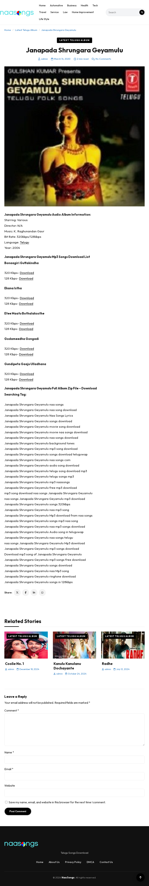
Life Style (44, 19)
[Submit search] (141, 12)
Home (42, 5)
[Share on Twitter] (17, 592)
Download (27, 273)
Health (84, 5)
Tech (95, 5)
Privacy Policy (73, 862)
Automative (56, 5)
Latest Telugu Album (26, 29)
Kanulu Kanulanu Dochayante (67, 665)
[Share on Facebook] (25, 592)
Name (9, 752)
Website (9, 785)
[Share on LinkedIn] (34, 592)
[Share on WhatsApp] (42, 592)
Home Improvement (83, 12)
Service (55, 12)
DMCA (90, 862)
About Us (54, 862)
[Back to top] (140, 877)
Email (8, 769)
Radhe (107, 663)
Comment (11, 710)
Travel (42, 12)
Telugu (24, 242)
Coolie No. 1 (14, 663)
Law (65, 12)
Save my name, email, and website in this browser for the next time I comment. (57, 802)
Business (71, 5)
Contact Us (106, 862)
